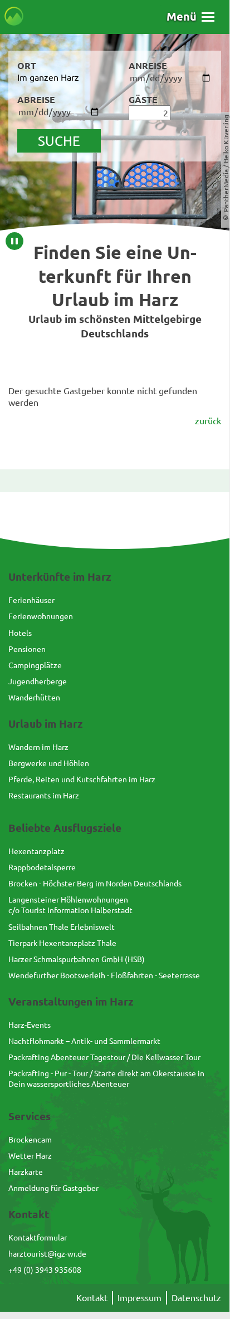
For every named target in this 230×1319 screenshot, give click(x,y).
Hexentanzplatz (36, 851)
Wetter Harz (30, 1155)
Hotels (20, 632)
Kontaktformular (37, 1237)
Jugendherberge (37, 681)
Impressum (140, 1297)
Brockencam (30, 1139)
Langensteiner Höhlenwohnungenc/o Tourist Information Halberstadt (70, 904)
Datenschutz (196, 1297)
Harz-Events (29, 1024)
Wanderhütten (34, 697)
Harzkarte (25, 1171)
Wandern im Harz (38, 747)
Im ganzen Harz (48, 76)
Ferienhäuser (31, 600)
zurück (208, 420)
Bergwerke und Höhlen (48, 763)
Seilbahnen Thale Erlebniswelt (61, 926)
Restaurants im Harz (43, 795)
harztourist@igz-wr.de (47, 1253)
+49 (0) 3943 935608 (44, 1269)
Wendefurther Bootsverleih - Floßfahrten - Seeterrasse (104, 975)
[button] (190, 16)
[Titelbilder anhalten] (14, 241)
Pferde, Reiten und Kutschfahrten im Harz (81, 779)
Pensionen (27, 649)
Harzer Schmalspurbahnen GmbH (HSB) (76, 959)
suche (59, 141)
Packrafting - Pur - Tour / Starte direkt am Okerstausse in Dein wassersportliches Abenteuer (106, 1078)
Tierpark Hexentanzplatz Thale (62, 943)
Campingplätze (35, 665)
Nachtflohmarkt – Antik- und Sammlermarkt (84, 1041)
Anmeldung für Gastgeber (53, 1188)
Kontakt (91, 1297)
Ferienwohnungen (40, 616)
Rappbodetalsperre (42, 867)
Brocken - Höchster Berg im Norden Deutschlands (95, 883)
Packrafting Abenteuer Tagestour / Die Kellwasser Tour (104, 1057)
